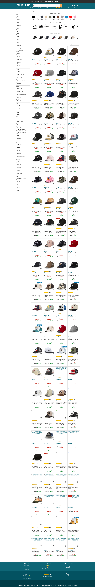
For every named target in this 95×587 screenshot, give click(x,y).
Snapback (19, 138)
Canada (30, 583)
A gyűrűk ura (19, 88)
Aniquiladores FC (20, 126)
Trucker (18, 108)
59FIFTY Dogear (20, 77)
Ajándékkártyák (47, 7)
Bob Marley (19, 155)
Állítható (18, 135)
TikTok (68, 574)
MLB (18, 184)
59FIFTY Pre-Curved (21, 80)
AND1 (18, 51)
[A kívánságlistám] (75, 5)
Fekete (18, 19)
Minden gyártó (34, 7)
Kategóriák (63, 7)
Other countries (74, 585)
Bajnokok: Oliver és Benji (21, 94)
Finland (62, 583)
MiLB (18, 182)
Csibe (18, 39)
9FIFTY (18, 85)
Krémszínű (19, 25)
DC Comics (19, 102)
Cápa (18, 37)
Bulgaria (27, 583)
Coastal (18, 54)
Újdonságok (53, 7)
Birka (18, 34)
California (19, 167)
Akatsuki (18, 142)
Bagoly (18, 31)
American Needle (20, 50)
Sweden (58, 585)
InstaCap (68, 7)
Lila (18, 28)
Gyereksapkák (26, 569)
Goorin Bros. (23, 7)
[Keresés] (61, 5)
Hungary (75, 583)
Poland (40, 585)
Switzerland (62, 585)
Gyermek (19, 67)
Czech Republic (42, 583)
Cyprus (37, 583)
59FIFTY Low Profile (21, 79)
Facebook (68, 575)
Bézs (18, 16)
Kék (18, 20)
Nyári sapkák (26, 563)
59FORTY (19, 83)
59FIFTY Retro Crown (21, 82)
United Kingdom (68, 585)
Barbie (18, 96)
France (66, 583)
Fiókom (26, 574)
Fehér (18, 17)
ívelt (18, 112)
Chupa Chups (19, 100)
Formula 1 (19, 176)
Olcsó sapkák (26, 565)
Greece (72, 583)
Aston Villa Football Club (21, 132)
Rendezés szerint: (66, 44)
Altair (18, 145)
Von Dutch (29, 7)
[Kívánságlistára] (41, 55)
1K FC (18, 118)
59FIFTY (18, 76)
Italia (22, 585)
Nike (45, 358)
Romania (47, 585)
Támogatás (76, 7)
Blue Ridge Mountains (21, 165)
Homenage (19, 62)
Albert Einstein (19, 144)
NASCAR (19, 187)
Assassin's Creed (20, 91)
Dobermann (19, 45)
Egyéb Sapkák (19, 106)
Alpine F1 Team (20, 121)
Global (69, 583)
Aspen (18, 161)
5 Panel (18, 105)
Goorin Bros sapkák (26, 566)
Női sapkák (27, 568)
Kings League (19, 179)
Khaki (18, 22)
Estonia (59, 583)
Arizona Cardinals (20, 127)
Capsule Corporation (21, 156)
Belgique (23, 583)
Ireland (19, 585)
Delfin (18, 42)
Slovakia (50, 585)
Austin (18, 162)
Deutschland (51, 583)
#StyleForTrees (26, 575)
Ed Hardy (19, 57)
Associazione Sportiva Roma (22, 130)
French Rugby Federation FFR (22, 178)
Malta (37, 585)
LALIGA (18, 181)
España (56, 583)
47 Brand (19, 48)
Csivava (18, 40)
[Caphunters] (26, 5)
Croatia (34, 583)
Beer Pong (19, 164)
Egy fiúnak (40, 7)
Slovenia (54, 585)
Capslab (18, 53)
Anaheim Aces (19, 123)
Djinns (18, 56)
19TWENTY (19, 71)
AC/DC (18, 159)
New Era (33, 59)
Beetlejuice (19, 97)
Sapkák (18, 7)
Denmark (47, 583)
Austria (20, 583)
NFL (18, 190)
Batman (18, 150)
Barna (18, 14)
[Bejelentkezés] (73, 5)
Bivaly (18, 36)
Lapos (18, 114)
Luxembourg (33, 585)
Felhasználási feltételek (27, 578)
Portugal (43, 585)
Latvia (25, 585)
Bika (18, 33)
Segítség (26, 573)
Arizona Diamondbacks (21, 129)
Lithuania (28, 585)
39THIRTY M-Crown (20, 74)
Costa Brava (19, 173)
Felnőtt (18, 65)
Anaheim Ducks (20, 124)
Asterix (18, 147)
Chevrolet (19, 170)
